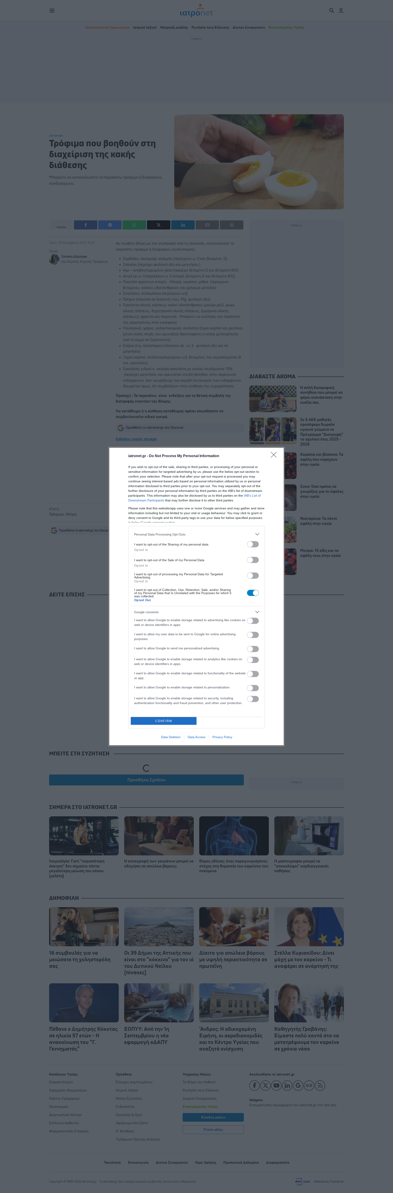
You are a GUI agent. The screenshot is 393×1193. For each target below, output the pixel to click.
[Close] (275, 456)
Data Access (196, 737)
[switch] (253, 544)
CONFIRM (163, 721)
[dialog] (196, 596)
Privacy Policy (222, 737)
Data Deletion (171, 737)
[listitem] (196, 534)
